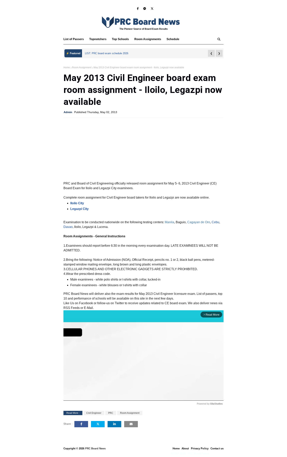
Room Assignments (147, 39)
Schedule (173, 39)
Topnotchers (97, 39)
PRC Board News (95, 448)
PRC (110, 413)
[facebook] (137, 8)
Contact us (217, 448)
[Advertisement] (143, 149)
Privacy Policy (200, 448)
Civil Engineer (93, 413)
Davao (68, 226)
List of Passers (73, 39)
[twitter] (151, 8)
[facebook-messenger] (144, 8)
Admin (68, 112)
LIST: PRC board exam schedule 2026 (106, 53)
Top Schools (120, 39)
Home (66, 67)
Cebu (215, 222)
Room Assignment (81, 67)
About (185, 448)
